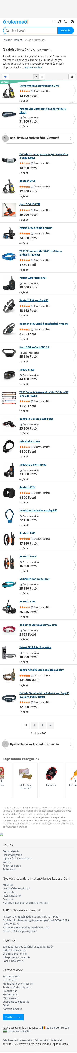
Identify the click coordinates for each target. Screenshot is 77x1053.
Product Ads (10, 991)
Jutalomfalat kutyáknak (26, 786)
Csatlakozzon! (13, 1017)
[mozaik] (42, 76)
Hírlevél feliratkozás (14, 950)
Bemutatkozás (11, 851)
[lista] (36, 76)
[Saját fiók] (72, 22)
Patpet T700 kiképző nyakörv (20, 931)
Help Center (10, 980)
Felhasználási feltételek (48, 1040)
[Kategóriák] (53, 22)
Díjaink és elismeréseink (17, 858)
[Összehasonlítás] (59, 22)
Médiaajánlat (10, 994)
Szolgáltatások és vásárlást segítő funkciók (28, 946)
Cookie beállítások (13, 961)
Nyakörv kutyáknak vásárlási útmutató (34, 137)
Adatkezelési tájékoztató (17, 1040)
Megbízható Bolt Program (18, 983)
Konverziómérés (12, 1009)
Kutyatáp (8, 884)
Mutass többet (33, 67)
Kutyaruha (51, 784)
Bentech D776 (11, 924)
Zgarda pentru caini (58, 1027)
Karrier (7, 862)
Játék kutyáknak (12, 895)
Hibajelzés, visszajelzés (16, 957)
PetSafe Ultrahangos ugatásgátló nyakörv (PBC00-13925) (36, 920)
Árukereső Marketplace (16, 987)
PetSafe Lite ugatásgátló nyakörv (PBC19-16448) (31, 916)
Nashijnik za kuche (19, 1031)
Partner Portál (11, 976)
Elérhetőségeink (12, 855)
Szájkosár (8, 899)
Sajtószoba (9, 869)
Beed (6, 1005)
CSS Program (10, 998)
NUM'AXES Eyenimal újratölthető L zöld (26, 927)
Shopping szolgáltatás (16, 1001)
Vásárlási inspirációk (15, 953)
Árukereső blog (12, 865)
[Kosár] (66, 22)
